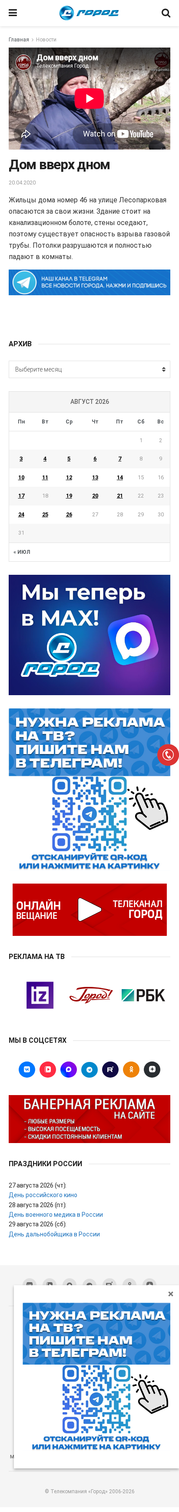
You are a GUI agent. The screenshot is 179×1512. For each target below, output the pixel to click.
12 (69, 477)
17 (21, 495)
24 (21, 514)
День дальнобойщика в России (54, 1234)
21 (120, 495)
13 (95, 477)
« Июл (21, 552)
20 (95, 495)
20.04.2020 (22, 182)
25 (45, 514)
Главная (19, 40)
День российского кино (43, 1194)
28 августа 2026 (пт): (37, 1204)
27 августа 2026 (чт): (37, 1185)
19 (69, 495)
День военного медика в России (56, 1214)
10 (21, 477)
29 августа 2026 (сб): (37, 1224)
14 (120, 477)
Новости (46, 40)
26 (69, 514)
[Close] (171, 1293)
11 (45, 477)
